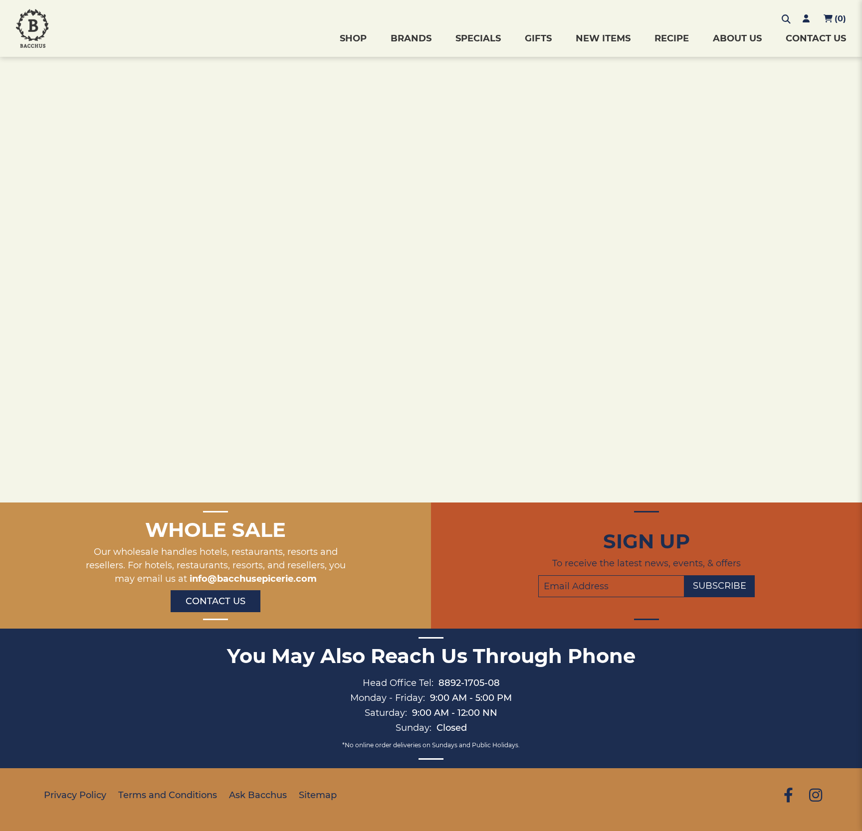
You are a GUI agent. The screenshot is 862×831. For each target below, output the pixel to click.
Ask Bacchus (258, 795)
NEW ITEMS (603, 38)
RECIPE (671, 38)
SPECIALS (478, 38)
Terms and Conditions (167, 795)
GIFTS (538, 38)
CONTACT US (816, 38)
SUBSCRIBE (719, 585)
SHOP (353, 38)
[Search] (786, 19)
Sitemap (318, 795)
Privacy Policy (75, 795)
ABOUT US (737, 38)
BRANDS (411, 38)
